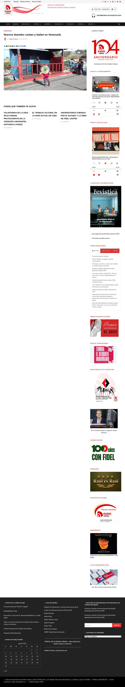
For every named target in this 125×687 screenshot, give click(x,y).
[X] (108, 1)
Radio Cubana (14, 39)
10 (6, 656)
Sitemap (16, 1)
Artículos (70, 24)
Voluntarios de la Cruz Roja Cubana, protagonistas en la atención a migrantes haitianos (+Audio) (16, 118)
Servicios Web (36, 1)
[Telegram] (117, 1)
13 (22, 656)
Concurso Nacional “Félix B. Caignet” (16, 606)
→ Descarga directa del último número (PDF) (104, 234)
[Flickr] (113, 1)
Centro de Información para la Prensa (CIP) (58, 610)
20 (22, 659)
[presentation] (95, 251)
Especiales (8, 31)
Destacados (25, 24)
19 (16, 659)
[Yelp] (115, 1)
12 (16, 656)
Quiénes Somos (25, 1)
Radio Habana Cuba (51, 619)
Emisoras (16, 24)
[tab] (95, 251)
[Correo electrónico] (120, 1)
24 (6, 663)
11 (11, 656)
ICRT (41, 682)
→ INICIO (7, 24)
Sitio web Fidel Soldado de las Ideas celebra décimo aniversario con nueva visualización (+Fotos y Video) (105, 305)
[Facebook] (103, 1)
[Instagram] (110, 1)
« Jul (5, 671)
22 (32, 659)
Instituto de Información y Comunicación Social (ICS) (61, 607)
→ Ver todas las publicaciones (100, 238)
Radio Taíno (48, 626)
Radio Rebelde (49, 613)
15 (32, 656)
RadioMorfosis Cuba (10, 611)
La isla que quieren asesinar (100, 256)
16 (37, 656)
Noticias (36, 24)
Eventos (90, 24)
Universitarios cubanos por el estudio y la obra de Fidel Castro (73, 116)
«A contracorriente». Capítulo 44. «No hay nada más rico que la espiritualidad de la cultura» (104, 275)
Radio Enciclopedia (50, 629)
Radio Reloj (48, 616)
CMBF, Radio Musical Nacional (54, 632)
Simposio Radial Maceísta (12, 633)
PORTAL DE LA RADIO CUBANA (56, 5)
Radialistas (58, 24)
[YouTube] (105, 1)
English (101, 31)
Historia (80, 24)
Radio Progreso (49, 622)
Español (94, 31)
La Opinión (47, 24)
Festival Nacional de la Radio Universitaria (18, 628)
